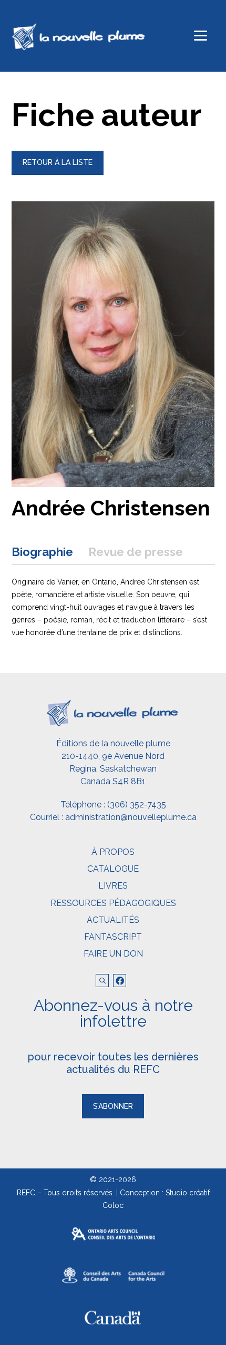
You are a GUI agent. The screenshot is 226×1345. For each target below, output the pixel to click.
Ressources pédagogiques (113, 903)
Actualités (113, 920)
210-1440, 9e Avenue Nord (113, 756)
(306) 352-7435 (136, 805)
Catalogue (113, 869)
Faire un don (113, 954)
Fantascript (113, 937)
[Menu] (200, 35)
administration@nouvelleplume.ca (131, 817)
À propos (113, 852)
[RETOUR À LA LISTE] (58, 172)
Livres (113, 886)
